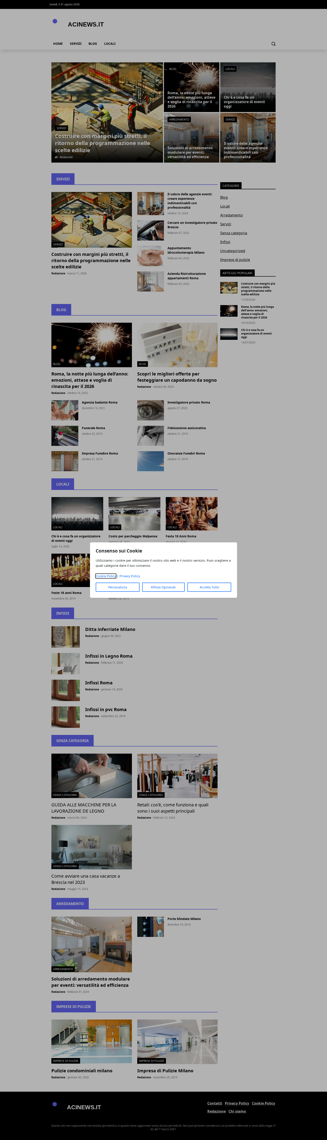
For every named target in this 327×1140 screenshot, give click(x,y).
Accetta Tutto (209, 587)
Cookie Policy (106, 576)
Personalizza (117, 587)
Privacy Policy (129, 576)
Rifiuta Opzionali (163, 587)
